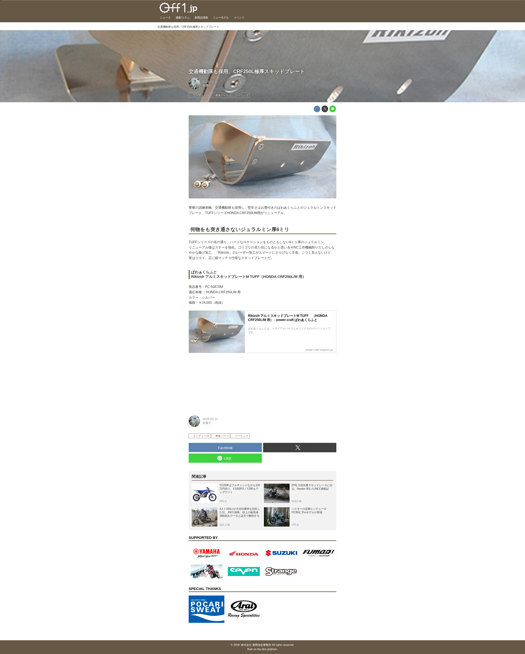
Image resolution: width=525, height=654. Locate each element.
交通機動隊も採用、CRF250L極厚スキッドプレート (247, 71)
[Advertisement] (219, 382)
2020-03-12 (210, 81)
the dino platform (267, 649)
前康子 (207, 85)
